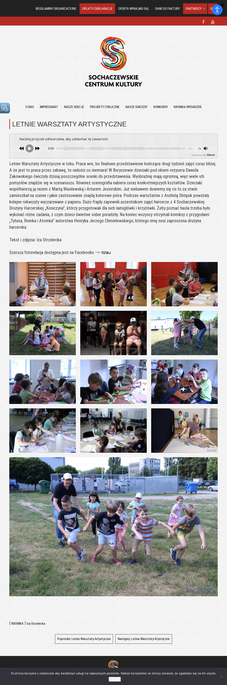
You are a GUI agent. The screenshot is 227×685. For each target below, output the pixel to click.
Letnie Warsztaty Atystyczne (144, 639)
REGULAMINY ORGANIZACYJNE (56, 9)
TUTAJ (106, 253)
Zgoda (114, 679)
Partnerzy (194, 9)
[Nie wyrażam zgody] (221, 676)
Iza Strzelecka (36, 624)
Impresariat (49, 107)
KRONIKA (17, 624)
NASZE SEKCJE (74, 107)
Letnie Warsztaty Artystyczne (84, 639)
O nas (29, 107)
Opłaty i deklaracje (97, 9)
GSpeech (211, 155)
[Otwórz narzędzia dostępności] (217, 9)
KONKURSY (160, 107)
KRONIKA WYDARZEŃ (187, 107)
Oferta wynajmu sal (133, 9)
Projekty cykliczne (104, 107)
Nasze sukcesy (136, 107)
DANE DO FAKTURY (167, 9)
